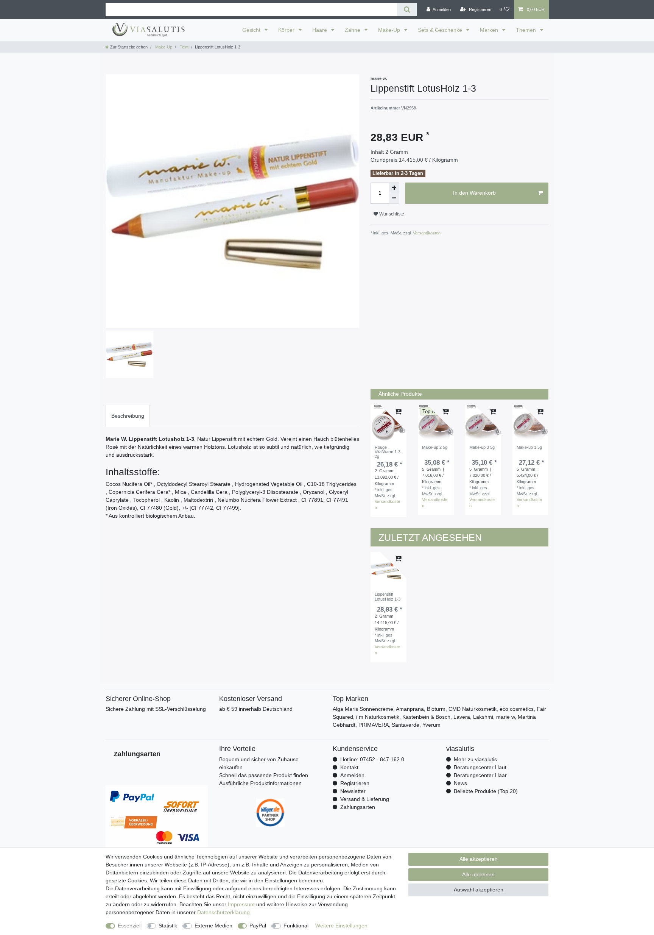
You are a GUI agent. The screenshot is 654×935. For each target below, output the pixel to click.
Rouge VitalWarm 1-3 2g (387, 452)
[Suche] (407, 9)
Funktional (295, 926)
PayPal (257, 926)
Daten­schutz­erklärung (223, 912)
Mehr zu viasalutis (475, 759)
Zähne (353, 30)
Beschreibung (127, 416)
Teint (183, 47)
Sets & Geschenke (441, 30)
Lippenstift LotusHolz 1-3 (387, 596)
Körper (287, 30)
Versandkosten (426, 233)
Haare (320, 30)
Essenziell (130, 926)
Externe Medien (213, 926)
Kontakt (349, 767)
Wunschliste (391, 214)
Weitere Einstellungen (341, 926)
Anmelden (352, 775)
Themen (526, 30)
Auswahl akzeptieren (478, 890)
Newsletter (353, 791)
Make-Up (390, 30)
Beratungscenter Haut (480, 767)
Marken (490, 30)
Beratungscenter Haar (480, 775)
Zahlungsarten (357, 807)
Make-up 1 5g (529, 447)
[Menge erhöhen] (394, 188)
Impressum (241, 904)
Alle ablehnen (478, 874)
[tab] (128, 416)
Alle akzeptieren (478, 859)
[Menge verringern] (394, 198)
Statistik (168, 926)
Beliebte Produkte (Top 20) (486, 791)
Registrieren (354, 783)
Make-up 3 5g (482, 447)
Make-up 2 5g (434, 447)
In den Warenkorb (474, 193)
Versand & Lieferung (364, 799)
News (460, 783)
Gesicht (252, 30)
